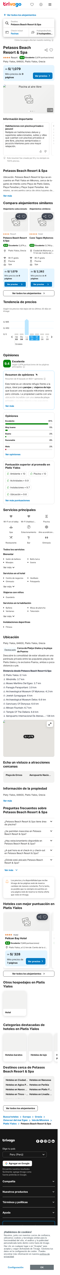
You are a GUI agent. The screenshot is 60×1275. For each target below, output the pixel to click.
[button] (28, 23)
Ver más (7, 195)
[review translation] (24, 367)
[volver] (12, 337)
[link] (32, 4)
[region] (28, 99)
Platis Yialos (10, 1123)
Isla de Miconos (40, 1120)
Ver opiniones (12, 454)
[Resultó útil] (41, 151)
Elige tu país (9, 1148)
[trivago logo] (12, 4)
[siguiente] (52, 337)
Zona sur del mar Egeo (15, 1120)
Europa (27, 1116)
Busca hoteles (11, 1116)
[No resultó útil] (45, 151)
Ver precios (41, 75)
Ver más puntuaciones (17, 500)
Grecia (38, 1116)
